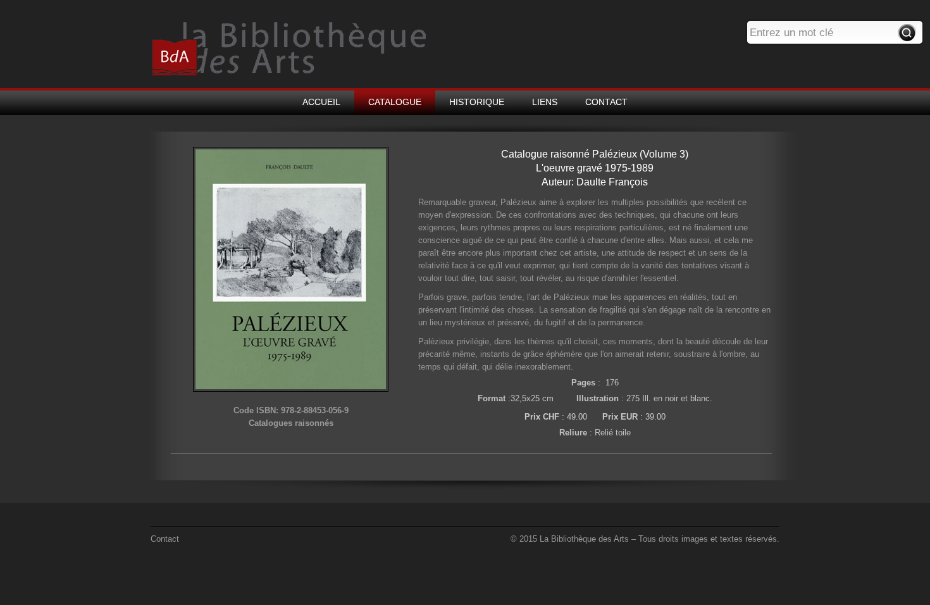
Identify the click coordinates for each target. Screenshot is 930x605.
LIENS (544, 102)
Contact (165, 539)
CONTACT (606, 102)
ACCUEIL (321, 102)
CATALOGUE (394, 102)
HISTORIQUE (476, 102)
